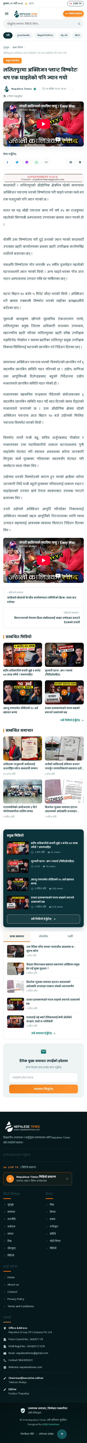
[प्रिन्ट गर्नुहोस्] (70, 162)
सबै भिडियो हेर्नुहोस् (70, 720)
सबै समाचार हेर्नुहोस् (41, 1033)
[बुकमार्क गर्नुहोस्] (80, 162)
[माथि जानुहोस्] (62, 1434)
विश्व (9, 1241)
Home (11, 1277)
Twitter (17, 162)
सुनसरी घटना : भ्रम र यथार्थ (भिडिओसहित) (58, 672)
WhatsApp (36, 162)
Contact (12, 1292)
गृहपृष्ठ (6, 47)
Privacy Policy (15, 1299)
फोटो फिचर (55, 1241)
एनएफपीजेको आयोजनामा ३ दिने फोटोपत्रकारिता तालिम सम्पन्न (20, 809)
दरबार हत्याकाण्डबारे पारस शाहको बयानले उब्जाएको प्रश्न (62, 710)
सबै (8, 35)
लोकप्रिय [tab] (43, 936)
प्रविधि (53, 1234)
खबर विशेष (18, 47)
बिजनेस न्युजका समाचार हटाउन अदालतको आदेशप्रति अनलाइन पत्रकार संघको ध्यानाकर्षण (61, 811)
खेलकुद (11, 1248)
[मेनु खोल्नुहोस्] (6, 13)
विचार (53, 1212)
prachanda (23, 35)
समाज (10, 1234)
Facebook (7, 162)
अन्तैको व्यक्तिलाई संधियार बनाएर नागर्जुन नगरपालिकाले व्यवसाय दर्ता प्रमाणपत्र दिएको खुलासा (63, 768)
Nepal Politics (45, 35)
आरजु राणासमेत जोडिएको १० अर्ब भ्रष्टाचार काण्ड (20, 710)
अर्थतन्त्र (11, 1226)
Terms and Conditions (20, 1306)
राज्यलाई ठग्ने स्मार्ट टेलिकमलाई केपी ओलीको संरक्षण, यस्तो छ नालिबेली (49, 1019)
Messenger (27, 162)
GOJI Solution (50, 1424)
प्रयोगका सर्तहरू (46, 1434)
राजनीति (11, 1219)
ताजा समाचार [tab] (17, 936)
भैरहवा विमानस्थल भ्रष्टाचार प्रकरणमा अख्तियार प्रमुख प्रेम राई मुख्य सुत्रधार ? (53, 966)
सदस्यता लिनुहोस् (43, 1089)
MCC (77, 35)
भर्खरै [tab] (70, 936)
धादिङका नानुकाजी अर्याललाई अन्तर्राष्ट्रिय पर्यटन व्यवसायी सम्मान (20, 766)
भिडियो (10, 1255)
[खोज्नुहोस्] (79, 23)
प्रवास (52, 1219)
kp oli (64, 35)
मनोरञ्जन (54, 1226)
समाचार (11, 1212)
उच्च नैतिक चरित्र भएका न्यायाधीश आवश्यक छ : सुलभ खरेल (50, 949)
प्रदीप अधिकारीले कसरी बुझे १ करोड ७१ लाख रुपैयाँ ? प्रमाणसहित (21, 672)
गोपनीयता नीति (27, 1434)
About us (13, 1284)
